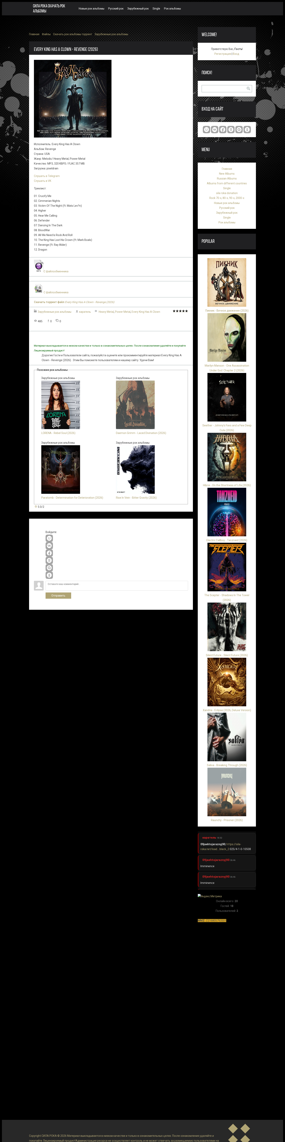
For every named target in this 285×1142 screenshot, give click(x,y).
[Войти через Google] (49, 567)
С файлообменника (56, 271)
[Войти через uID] (49, 538)
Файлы (46, 34)
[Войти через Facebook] (49, 553)
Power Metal (122, 311)
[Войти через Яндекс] (49, 560)
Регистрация (222, 53)
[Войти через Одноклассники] (49, 575)
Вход (236, 53)
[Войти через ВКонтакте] (49, 545)
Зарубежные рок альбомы (111, 34)
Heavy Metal (106, 311)
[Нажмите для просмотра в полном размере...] (72, 136)
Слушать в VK (42, 180)
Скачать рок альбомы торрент (72, 34)
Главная (34, 34)
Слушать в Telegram (47, 176)
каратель (85, 311)
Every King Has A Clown (146, 311)
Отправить (58, 595)
